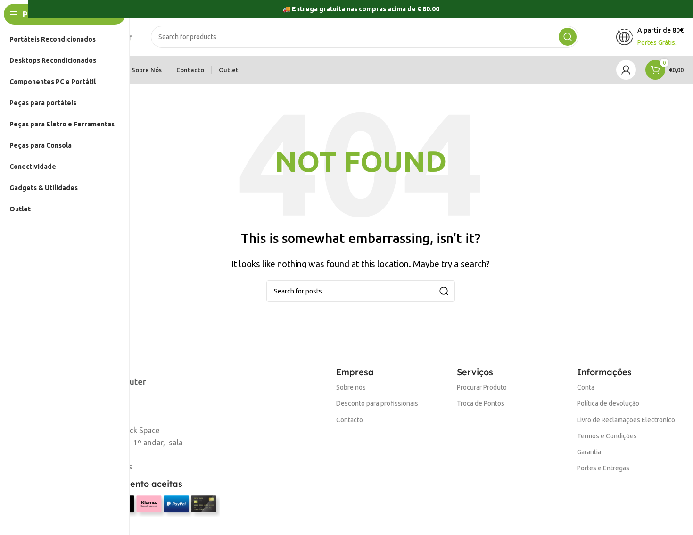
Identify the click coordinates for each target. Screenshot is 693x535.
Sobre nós (351, 387)
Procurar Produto (482, 387)
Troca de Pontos (480, 403)
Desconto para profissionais (377, 403)
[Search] (568, 37)
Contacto (349, 420)
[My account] (626, 69)
